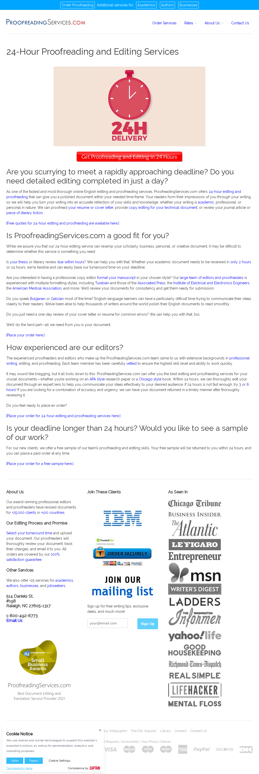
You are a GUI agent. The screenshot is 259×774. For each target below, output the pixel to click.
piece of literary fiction (24, 213)
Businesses (188, 5)
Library (165, 731)
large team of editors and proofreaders (212, 278)
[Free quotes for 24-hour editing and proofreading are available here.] (62, 223)
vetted (131, 363)
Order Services (164, 23)
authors (12, 586)
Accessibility (130, 741)
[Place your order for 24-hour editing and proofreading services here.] (63, 416)
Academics (146, 5)
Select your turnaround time (29, 533)
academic (206, 202)
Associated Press (151, 283)
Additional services (112, 5)
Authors (167, 5)
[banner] (46, 22)
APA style (97, 379)
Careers (180, 731)
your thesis (19, 262)
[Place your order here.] (25, 335)
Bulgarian (37, 299)
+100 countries (52, 513)
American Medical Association (36, 288)
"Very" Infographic (113, 731)
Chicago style (150, 379)
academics (64, 580)
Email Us (14, 620)
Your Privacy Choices (156, 741)
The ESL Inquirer (143, 731)
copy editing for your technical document (163, 208)
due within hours (70, 262)
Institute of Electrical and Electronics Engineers (211, 283)
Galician (57, 299)
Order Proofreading (78, 5)
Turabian (102, 283)
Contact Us (240, 23)
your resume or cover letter (90, 208)
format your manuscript (116, 278)
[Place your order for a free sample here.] (39, 464)
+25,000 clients (24, 513)
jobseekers (56, 586)
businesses (29, 586)
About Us (213, 23)
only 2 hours (240, 262)
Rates (189, 23)
